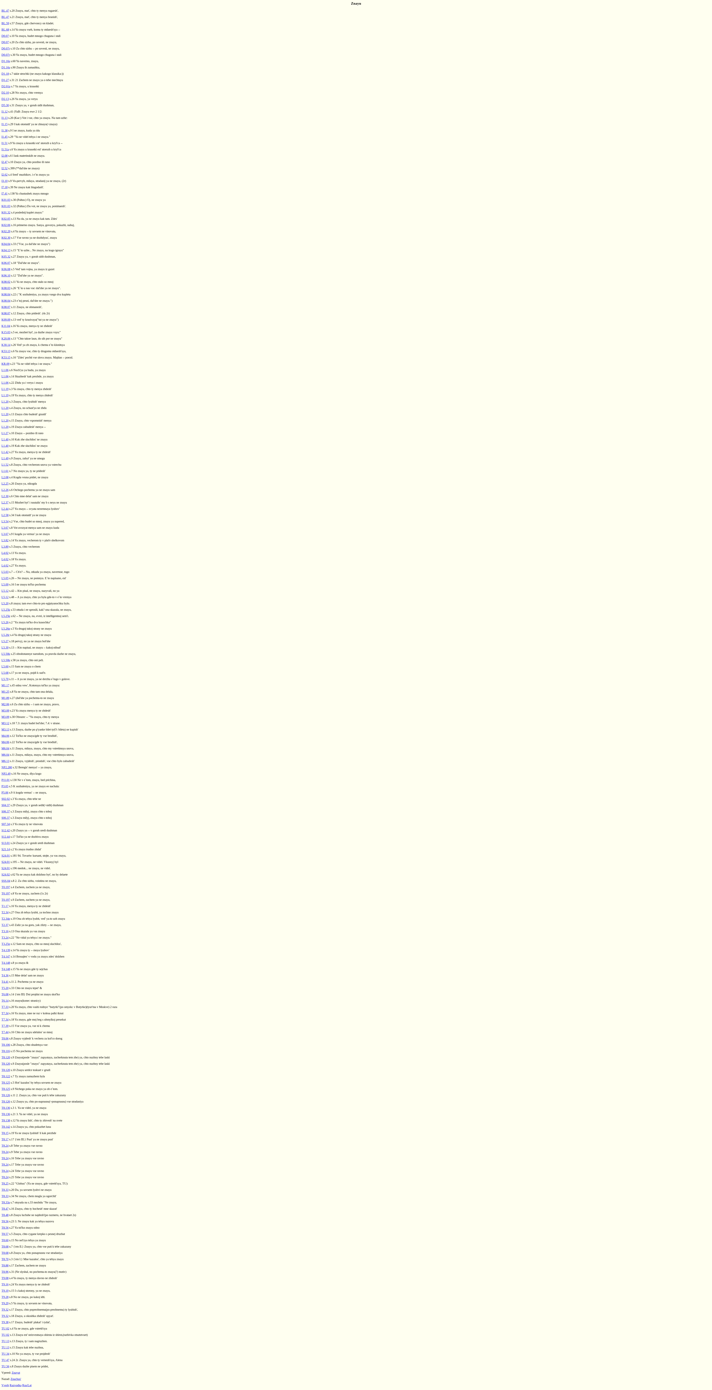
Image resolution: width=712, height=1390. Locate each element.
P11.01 (5, 780)
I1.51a (5, 149)
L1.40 (5, 439)
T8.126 (5, 1095)
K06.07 (5, 262)
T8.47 (5, 1208)
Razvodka (16, 1385)
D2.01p (5, 86)
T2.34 (5, 912)
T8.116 (5, 1051)
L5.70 (5, 679)
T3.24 (5, 937)
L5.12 (5, 590)
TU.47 (5, 1360)
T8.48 (5, 1215)
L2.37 (5, 502)
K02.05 (5, 218)
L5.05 (5, 578)
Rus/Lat (27, 1385)
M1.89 (5, 698)
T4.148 (5, 962)
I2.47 (4, 162)
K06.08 (5, 269)
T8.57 (5, 1234)
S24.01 (5, 855)
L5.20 (5, 603)
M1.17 (5, 685)
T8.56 (5, 1221)
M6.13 (5, 761)
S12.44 (5, 836)
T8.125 (5, 1082)
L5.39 (5, 647)
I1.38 (4, 130)
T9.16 (5, 1284)
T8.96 (5, 1271)
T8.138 (5, 1120)
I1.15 (4, 124)
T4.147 (5, 956)
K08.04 (5, 294)
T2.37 (5, 925)
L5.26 (5, 622)
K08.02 (5, 281)
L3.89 (5, 546)
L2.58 (5, 515)
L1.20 (5, 401)
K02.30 (5, 237)
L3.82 (5, 540)
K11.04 (5, 326)
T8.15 (5, 1133)
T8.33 (5, 1189)
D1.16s (5, 61)
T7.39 (5, 1025)
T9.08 (5, 1278)
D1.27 (5, 80)
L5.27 (5, 641)
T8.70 (5, 1259)
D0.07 (5, 35)
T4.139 (5, 950)
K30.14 (5, 344)
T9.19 (5, 1290)
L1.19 (5, 389)
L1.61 (5, 471)
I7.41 (4, 193)
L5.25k (5, 609)
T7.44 (5, 1032)
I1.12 (4, 111)
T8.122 (5, 1076)
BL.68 (5, 29)
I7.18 (4, 187)
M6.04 (5, 748)
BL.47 (5, 10)
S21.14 (5, 849)
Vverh (5, 1385)
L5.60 (5, 666)
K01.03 (5, 199)
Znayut (16, 1372)
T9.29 (5, 1303)
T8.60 (5, 1240)
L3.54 (5, 521)
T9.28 (5, 1297)
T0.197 (5, 887)
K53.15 (5, 357)
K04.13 (5, 250)
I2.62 (4, 174)
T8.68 (5, 1246)
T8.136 (5, 1107)
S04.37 (5, 805)
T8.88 (5, 1265)
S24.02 (5, 874)
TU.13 (5, 1341)
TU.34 (5, 1353)
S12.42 (5, 830)
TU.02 (5, 1328)
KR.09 (5, 363)
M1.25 (5, 691)
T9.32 (5, 1309)
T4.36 (5, 975)
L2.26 (5, 489)
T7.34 (5, 1013)
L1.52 (5, 464)
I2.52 (4, 168)
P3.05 (4, 786)
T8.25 (5, 1183)
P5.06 (4, 792)
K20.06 (5, 338)
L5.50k (5, 653)
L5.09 (5, 584)
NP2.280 (6, 767)
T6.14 (5, 1000)
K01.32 (5, 212)
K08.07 (5, 307)
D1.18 (5, 73)
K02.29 (5, 231)
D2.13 (5, 99)
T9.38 (5, 1322)
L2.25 (5, 483)
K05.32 (5, 256)
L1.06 (5, 370)
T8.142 (5, 1126)
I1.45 (4, 136)
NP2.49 (6, 773)
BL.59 (5, 23)
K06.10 (5, 275)
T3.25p (5, 943)
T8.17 (5, 1139)
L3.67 (5, 527)
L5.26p (5, 628)
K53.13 (5, 351)
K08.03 (5, 288)
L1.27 (5, 433)
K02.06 (5, 225)
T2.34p (5, 918)
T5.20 (5, 988)
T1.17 (5, 906)
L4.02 (5, 553)
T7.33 (5, 1007)
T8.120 (5, 1057)
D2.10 (5, 92)
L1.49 (5, 458)
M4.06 (5, 735)
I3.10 (4, 180)
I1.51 (4, 143)
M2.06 (5, 704)
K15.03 (5, 332)
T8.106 (5, 1044)
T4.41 (5, 981)
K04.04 (5, 244)
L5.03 (5, 571)
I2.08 (4, 155)
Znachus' (16, 1379)
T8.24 (5, 1145)
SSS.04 (5, 880)
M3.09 (5, 710)
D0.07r (5, 48)
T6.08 (5, 994)
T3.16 (5, 931)
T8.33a (5, 1202)
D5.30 (5, 105)
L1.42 (5, 452)
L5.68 (5, 672)
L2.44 (5, 508)
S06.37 (5, 811)
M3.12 (5, 723)
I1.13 (4, 117)
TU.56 (5, 1366)
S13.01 (5, 843)
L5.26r (5, 634)
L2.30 (5, 496)
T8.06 (5, 1038)
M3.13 (5, 729)
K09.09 (5, 319)
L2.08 (5, 477)
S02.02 (5, 798)
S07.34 (5, 824)
